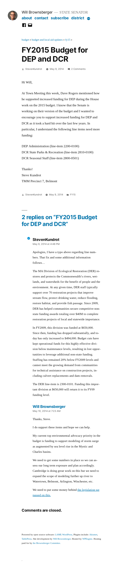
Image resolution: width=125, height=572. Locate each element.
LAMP (58, 534)
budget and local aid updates (47, 40)
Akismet (93, 534)
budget (25, 40)
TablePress (27, 538)
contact (41, 18)
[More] (88, 18)
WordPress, (67, 534)
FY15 (73, 194)
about (27, 18)
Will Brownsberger (37, 12)
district (77, 18)
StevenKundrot (33, 69)
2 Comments (78, 69)
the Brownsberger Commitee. (47, 543)
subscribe (60, 18)
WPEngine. (88, 538)
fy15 (67, 40)
